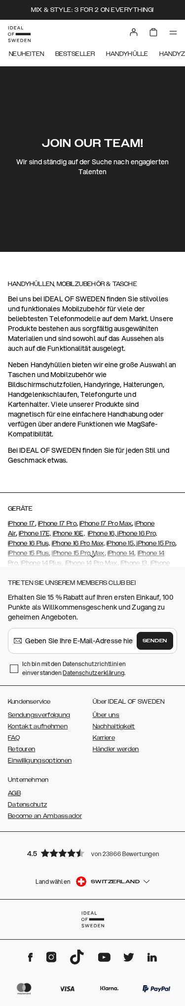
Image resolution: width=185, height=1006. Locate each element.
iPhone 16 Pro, (137, 533)
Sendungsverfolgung (39, 715)
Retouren (21, 749)
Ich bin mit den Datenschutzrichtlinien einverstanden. (74, 668)
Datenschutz (27, 804)
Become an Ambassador (45, 816)
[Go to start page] (19, 34)
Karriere (104, 737)
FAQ (14, 737)
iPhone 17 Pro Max (105, 523)
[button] (93, 853)
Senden (155, 640)
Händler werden (116, 749)
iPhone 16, (102, 533)
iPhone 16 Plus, (29, 543)
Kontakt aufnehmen (38, 726)
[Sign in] (134, 32)
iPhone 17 (21, 523)
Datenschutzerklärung (93, 673)
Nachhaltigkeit (114, 726)
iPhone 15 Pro (155, 543)
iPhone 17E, (35, 533)
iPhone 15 (120, 543)
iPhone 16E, (69, 533)
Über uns (106, 715)
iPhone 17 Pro (57, 523)
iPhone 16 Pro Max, (78, 543)
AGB (14, 793)
